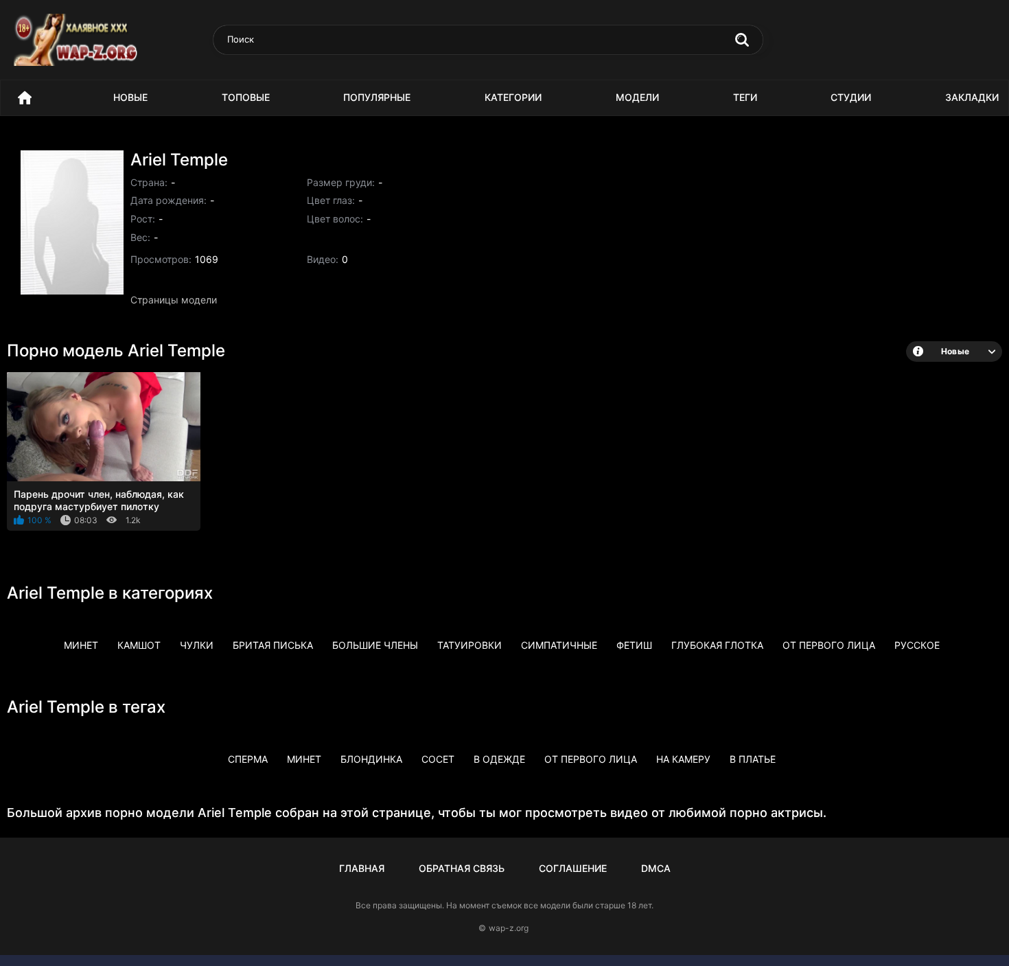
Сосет (437, 759)
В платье (753, 759)
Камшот (139, 645)
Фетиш (634, 645)
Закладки (972, 97)
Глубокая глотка (717, 645)
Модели (637, 97)
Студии (851, 97)
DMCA (656, 868)
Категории (513, 97)
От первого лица (828, 645)
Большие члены (375, 645)
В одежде (499, 759)
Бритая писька (273, 645)
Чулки (196, 645)
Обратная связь (462, 868)
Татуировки (469, 645)
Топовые (246, 97)
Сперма (248, 759)
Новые (130, 97)
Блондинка (371, 759)
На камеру (683, 759)
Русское (917, 645)
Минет (81, 645)
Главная (361, 868)
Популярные (376, 97)
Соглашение (573, 868)
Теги (745, 97)
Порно (25, 97)
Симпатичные (559, 645)
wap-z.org (509, 928)
